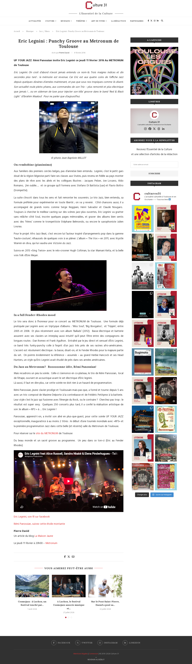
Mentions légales (80, 653)
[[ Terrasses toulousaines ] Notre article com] (166, 448)
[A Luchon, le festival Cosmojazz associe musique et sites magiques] (69, 586)
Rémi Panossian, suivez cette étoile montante (39, 524)
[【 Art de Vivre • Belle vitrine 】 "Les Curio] (143, 476)
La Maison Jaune (44, 536)
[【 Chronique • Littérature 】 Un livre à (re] (143, 390)
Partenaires (137, 21)
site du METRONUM (47, 433)
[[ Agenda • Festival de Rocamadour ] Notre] (143, 419)
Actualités (35, 21)
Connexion (93, 653)
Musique (65, 21)
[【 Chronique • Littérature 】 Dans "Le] (143, 448)
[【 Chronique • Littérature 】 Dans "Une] (166, 333)
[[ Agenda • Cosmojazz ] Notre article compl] (166, 362)
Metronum (51, 543)
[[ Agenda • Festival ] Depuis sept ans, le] (166, 276)
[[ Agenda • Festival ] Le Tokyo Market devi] (143, 218)
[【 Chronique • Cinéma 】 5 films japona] (143, 276)
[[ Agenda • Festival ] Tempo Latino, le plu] (166, 476)
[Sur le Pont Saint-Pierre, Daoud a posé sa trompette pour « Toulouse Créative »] (105, 586)
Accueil (17, 31)
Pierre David (64, 52)
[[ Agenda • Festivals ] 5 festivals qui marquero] (143, 304)
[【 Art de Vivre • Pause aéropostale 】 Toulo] (166, 390)
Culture (49, 21)
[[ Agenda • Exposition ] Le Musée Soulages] (143, 362)
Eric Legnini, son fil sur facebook (32, 517)
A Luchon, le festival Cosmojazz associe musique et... (68, 605)
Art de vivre (98, 21)
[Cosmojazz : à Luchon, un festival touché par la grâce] (32, 586)
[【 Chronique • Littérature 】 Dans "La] (166, 218)
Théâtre (80, 21)
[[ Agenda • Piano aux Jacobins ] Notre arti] (143, 247)
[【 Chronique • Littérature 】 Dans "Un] (143, 333)
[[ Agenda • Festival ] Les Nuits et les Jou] (166, 419)
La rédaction (118, 21)
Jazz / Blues (44, 31)
